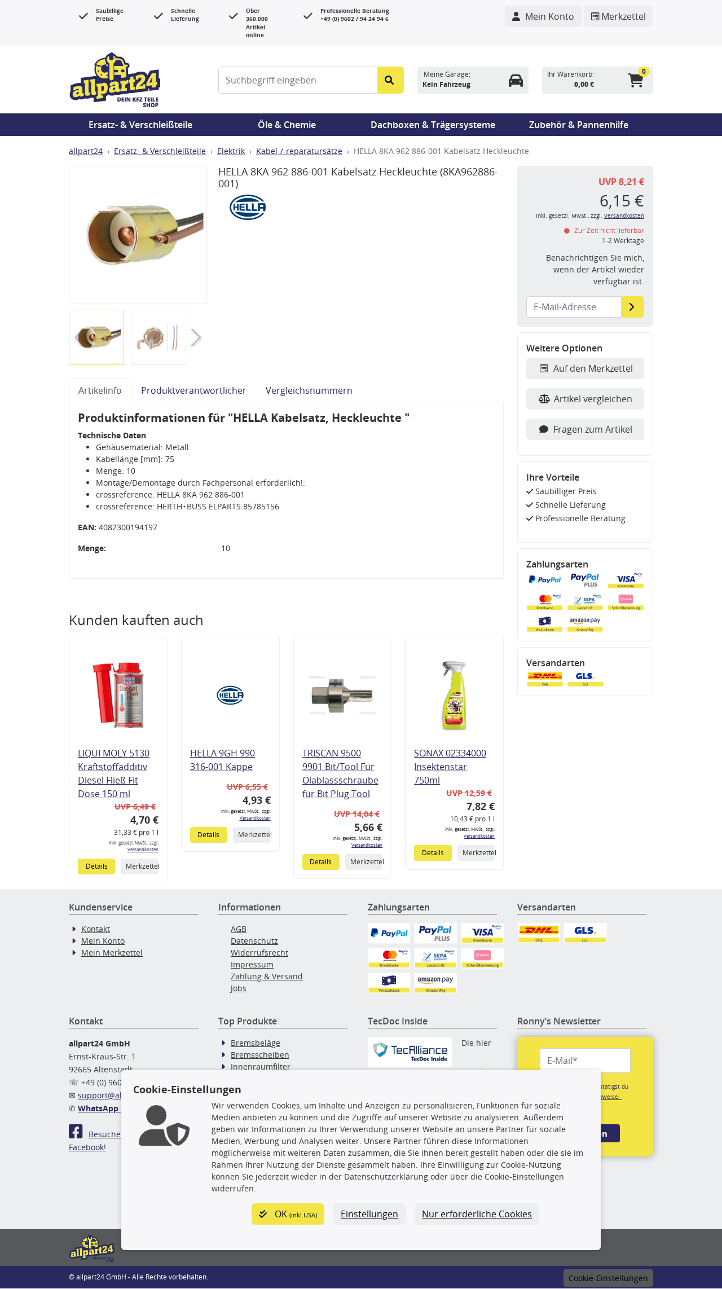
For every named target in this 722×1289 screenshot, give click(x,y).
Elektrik (231, 151)
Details (97, 866)
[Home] (115, 78)
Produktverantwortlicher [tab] (193, 390)
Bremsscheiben (260, 1054)
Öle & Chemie (287, 124)
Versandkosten (143, 849)
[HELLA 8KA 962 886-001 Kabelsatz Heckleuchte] (138, 234)
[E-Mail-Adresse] (632, 307)
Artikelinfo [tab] (100, 390)
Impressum (252, 964)
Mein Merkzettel (112, 952)
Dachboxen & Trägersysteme (433, 124)
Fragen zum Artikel (592, 429)
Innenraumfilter (260, 1066)
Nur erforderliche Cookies (477, 1214)
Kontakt (95, 928)
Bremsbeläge (255, 1042)
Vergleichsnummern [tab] (309, 390)
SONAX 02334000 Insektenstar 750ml (450, 766)
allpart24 (86, 151)
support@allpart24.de (119, 1095)
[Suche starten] (390, 80)
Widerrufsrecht (259, 952)
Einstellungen (369, 1214)
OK (294, 1214)
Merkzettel (142, 866)
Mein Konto (103, 940)
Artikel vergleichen (593, 399)
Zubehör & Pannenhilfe (578, 124)
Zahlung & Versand (267, 976)
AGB (238, 928)
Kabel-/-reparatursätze (299, 151)
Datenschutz (254, 940)
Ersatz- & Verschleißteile (140, 124)
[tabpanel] (286, 490)
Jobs (238, 988)
